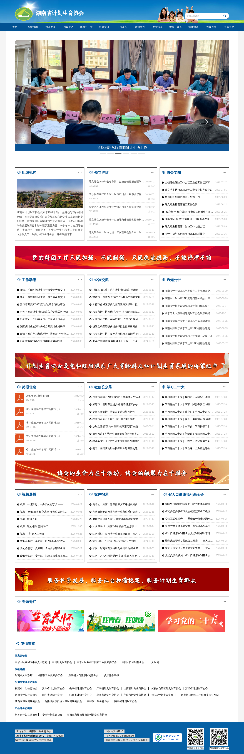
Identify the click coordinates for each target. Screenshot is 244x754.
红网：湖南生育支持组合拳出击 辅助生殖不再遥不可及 (117, 548)
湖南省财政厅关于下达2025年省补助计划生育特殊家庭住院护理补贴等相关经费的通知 (190, 337)
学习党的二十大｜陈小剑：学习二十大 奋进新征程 (189, 411)
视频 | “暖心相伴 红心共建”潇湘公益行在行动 (44, 511)
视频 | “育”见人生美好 (32, 533)
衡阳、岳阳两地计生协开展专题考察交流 (115, 448)
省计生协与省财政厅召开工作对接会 (185, 233)
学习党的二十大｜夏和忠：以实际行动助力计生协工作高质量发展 (189, 397)
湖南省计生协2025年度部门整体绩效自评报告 (190, 292)
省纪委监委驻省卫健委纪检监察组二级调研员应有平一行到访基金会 (189, 511)
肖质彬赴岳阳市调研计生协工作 (182, 197)
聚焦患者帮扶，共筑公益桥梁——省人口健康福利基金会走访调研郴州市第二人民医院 (189, 540)
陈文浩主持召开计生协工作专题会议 (185, 226)
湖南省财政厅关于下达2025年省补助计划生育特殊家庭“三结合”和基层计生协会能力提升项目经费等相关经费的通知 (190, 322)
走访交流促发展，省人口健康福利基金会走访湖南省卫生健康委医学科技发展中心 (189, 555)
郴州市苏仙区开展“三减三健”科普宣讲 (114, 419)
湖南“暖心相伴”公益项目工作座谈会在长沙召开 (189, 219)
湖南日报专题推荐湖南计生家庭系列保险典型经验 (117, 511)
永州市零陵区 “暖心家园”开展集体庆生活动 (116, 397)
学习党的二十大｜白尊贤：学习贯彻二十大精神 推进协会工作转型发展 (189, 426)
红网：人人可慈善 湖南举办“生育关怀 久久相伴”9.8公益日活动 (117, 555)
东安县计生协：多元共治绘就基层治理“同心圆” (117, 333)
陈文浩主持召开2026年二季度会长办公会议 (188, 189)
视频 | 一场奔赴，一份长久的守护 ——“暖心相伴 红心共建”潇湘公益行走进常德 (44, 504)
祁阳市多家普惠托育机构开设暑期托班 (41, 341)
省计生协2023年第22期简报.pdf (43, 436)
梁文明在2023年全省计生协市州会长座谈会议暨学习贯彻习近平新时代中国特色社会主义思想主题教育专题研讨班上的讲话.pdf (117, 207)
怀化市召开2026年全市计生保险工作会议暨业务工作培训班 (44, 319)
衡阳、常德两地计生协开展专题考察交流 (42, 297)
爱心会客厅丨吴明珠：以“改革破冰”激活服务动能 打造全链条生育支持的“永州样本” (44, 541)
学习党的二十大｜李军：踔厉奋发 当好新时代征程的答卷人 (189, 404)
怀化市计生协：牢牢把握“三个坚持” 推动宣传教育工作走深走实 (117, 319)
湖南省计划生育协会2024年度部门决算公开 (188, 330)
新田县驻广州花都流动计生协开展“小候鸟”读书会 (44, 333)
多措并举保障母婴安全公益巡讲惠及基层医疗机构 (189, 526)
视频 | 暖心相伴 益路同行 (34, 526)
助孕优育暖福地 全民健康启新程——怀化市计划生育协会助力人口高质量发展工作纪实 (117, 341)
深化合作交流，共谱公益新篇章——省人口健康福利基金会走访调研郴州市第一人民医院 (189, 548)
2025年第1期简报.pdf (37, 396)
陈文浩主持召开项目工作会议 (181, 204)
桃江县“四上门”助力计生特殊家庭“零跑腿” (116, 441)
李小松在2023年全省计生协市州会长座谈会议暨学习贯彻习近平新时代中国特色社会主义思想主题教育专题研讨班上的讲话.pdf (117, 194)
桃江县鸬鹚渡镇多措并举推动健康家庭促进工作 (117, 326)
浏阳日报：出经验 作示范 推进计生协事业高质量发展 (117, 541)
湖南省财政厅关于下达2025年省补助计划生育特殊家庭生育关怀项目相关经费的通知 (190, 315)
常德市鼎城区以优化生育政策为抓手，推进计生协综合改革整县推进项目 (117, 304)
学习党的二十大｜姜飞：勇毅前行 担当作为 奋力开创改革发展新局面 (189, 419)
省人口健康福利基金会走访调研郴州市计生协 (189, 533)
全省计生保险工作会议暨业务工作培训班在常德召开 (189, 182)
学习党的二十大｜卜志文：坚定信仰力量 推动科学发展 (189, 441)
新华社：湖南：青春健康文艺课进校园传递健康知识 (117, 504)
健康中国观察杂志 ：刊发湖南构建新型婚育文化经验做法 (117, 519)
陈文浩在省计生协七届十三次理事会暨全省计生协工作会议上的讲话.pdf (117, 232)
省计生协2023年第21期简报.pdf (43, 449)
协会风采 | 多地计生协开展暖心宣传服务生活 (117, 433)
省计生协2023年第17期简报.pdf (43, 409)
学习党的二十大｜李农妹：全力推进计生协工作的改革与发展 (189, 448)
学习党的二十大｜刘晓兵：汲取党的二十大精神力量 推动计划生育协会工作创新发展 (189, 433)
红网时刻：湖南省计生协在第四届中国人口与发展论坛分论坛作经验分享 (117, 533)
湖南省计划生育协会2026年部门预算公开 (187, 300)
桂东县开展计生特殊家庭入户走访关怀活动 (44, 311)
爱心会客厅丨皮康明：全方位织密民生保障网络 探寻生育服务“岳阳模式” (44, 548)
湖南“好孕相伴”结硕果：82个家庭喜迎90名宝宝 (189, 504)
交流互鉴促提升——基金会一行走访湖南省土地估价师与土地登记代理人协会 (189, 518)
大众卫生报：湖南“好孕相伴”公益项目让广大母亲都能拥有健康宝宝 (117, 526)
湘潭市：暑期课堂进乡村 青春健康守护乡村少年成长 (117, 404)
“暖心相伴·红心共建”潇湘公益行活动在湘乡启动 (189, 211)
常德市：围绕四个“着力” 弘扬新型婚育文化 (116, 297)
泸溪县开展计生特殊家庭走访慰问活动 (114, 411)
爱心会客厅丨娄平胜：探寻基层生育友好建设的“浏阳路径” (44, 555)
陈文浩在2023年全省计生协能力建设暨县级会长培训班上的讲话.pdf (117, 219)
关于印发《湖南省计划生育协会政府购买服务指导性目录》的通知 (190, 307)
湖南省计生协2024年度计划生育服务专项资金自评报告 (190, 345)
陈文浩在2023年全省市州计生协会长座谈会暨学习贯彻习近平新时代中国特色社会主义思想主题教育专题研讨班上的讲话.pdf (117, 181)
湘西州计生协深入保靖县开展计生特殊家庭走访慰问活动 (44, 326)
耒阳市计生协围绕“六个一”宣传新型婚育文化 (117, 311)
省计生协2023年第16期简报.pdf (43, 422)
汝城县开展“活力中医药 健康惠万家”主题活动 (117, 426)
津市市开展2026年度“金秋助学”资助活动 (42, 304)
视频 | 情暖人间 (28, 519)
